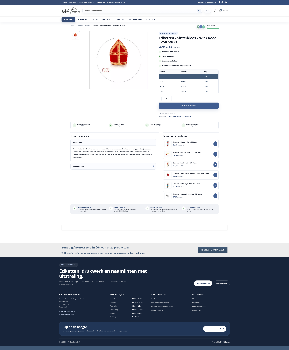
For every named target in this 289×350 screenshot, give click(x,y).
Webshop (196, 299)
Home (72, 25)
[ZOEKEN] (199, 11)
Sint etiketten (186, 116)
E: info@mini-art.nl (66, 314)
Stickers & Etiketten (83, 25)
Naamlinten (196, 310)
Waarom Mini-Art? (79, 166)
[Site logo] (71, 10)
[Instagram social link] (222, 2)
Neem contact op (213, 28)
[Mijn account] (215, 10)
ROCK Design (225, 342)
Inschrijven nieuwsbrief (215, 329)
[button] (119, 60)
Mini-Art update (157, 310)
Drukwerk (195, 303)
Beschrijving (77, 142)
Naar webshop (221, 283)
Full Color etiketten (174, 116)
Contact (154, 299)
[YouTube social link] (225, 2)
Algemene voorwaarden (160, 303)
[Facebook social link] (219, 2)
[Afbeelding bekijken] (75, 35)
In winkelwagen (189, 105)
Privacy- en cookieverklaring (162, 306)
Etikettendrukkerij (199, 306)
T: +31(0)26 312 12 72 (67, 311)
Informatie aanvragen (207, 2)
